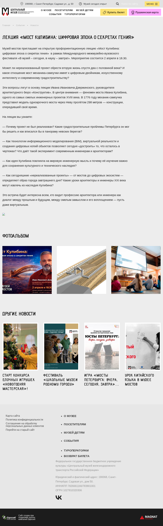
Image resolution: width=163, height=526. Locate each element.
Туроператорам (74, 14)
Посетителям (64, 10)
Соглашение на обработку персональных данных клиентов (25, 424)
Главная (6, 25)
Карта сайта (13, 416)
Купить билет (116, 12)
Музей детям (84, 10)
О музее (46, 10)
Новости (34, 25)
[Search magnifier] (118, 4)
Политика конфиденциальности (24, 419)
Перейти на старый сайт (20, 430)
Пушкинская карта (147, 12)
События (55, 14)
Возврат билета (76, 456)
